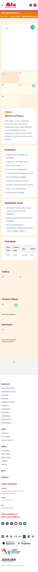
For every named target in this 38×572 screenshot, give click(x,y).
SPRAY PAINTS (6, 419)
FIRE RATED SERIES (8, 388)
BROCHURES (5, 454)
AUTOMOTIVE (6, 409)
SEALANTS (5, 395)
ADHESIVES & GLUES (14, 16)
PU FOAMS (4, 398)
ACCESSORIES (6, 423)
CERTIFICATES (6, 457)
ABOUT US (4, 433)
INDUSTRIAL (5, 412)
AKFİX (6, 16)
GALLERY (4, 461)
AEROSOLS (5, 405)
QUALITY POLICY (7, 440)
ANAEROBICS (6, 416)
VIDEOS (4, 464)
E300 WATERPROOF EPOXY (29, 16)
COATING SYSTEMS (8, 402)
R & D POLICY (6, 437)
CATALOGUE (5, 450)
